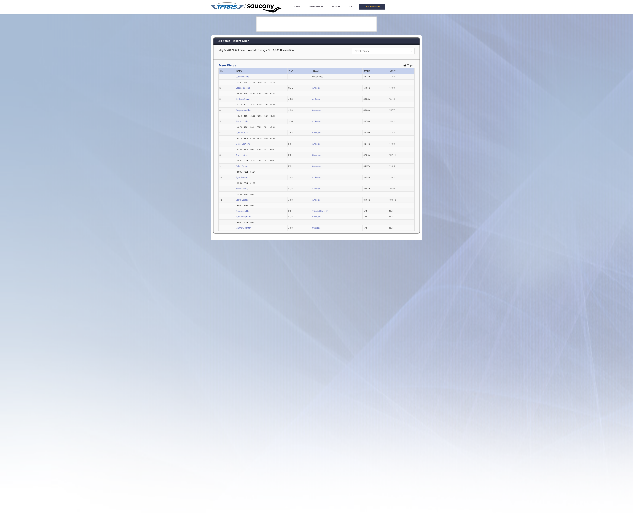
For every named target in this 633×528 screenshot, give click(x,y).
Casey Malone (242, 76)
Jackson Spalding (244, 99)
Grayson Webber (243, 110)
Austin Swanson (243, 216)
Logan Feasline (243, 88)
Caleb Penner (242, 166)
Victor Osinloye (243, 144)
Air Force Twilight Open (233, 41)
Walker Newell (242, 188)
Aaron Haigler (242, 155)
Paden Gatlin (242, 132)
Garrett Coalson (243, 121)
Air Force (316, 88)
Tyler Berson (241, 177)
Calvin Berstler (242, 200)
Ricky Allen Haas (243, 211)
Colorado (316, 110)
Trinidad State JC (320, 211)
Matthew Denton (243, 228)
